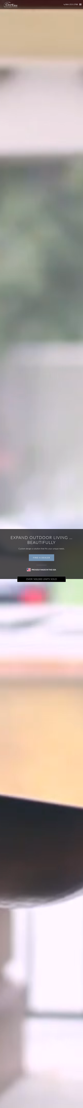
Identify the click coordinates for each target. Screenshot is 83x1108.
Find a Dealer (41, 558)
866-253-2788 (71, 4)
